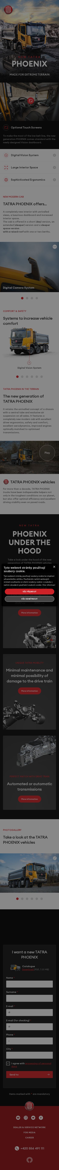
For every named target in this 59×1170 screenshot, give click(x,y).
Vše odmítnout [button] (29, 599)
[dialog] (29, 585)
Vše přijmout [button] (29, 591)
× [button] (54, 567)
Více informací (49, 585)
